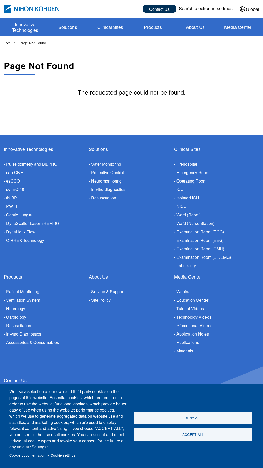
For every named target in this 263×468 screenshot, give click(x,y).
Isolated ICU (187, 198)
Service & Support (107, 291)
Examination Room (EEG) (200, 240)
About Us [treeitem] (195, 27)
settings (225, 8)
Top (7, 42)
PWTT (12, 206)
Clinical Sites (187, 149)
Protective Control (107, 172)
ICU (180, 189)
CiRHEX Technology (25, 240)
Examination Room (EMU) (200, 249)
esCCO (13, 181)
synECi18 (15, 189)
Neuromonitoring (106, 181)
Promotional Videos (194, 325)
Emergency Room (192, 172)
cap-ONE (14, 172)
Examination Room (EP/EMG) (203, 257)
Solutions (98, 149)
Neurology (15, 308)
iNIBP (11, 198)
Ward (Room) (188, 215)
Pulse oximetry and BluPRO (31, 164)
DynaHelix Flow (20, 232)
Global (252, 9)
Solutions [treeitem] (67, 27)
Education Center (192, 300)
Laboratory (186, 266)
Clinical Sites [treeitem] (110, 27)
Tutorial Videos (190, 308)
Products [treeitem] (153, 27)
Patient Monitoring (22, 291)
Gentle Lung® (19, 215)
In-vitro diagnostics (108, 189)
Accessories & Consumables (32, 342)
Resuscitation (103, 198)
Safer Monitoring (106, 164)
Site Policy (101, 300)
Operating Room (191, 181)
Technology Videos (193, 317)
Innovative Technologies (28, 149)
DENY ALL (193, 417)
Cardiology (16, 317)
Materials (184, 351)
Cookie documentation (27, 455)
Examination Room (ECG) (200, 232)
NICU (181, 206)
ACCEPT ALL (193, 434)
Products (13, 276)
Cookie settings (63, 455)
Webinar (184, 291)
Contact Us (159, 9)
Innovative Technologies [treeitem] (25, 27)
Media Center (188, 276)
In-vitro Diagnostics (23, 334)
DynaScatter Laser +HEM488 (33, 223)
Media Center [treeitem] (237, 27)
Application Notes (192, 334)
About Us (98, 276)
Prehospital (186, 164)
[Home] (31, 9)
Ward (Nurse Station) (195, 223)
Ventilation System (23, 300)
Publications (187, 342)
